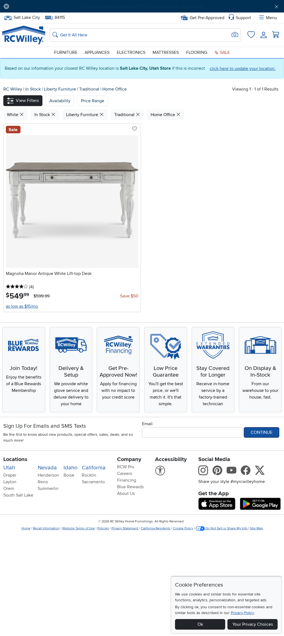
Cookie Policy (183, 528)
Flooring (196, 52)
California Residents (156, 528)
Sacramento (93, 482)
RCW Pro (125, 467)
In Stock (33, 89)
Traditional (89, 89)
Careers (124, 473)
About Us (126, 493)
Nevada (47, 467)
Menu (271, 18)
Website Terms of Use (78, 528)
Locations (15, 459)
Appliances (97, 52)
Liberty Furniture (60, 89)
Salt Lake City (26, 17)
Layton (9, 482)
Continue (261, 432)
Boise (69, 475)
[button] (35, 6)
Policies (103, 528)
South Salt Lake (18, 495)
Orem (8, 488)
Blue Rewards (130, 487)
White (13, 114)
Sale (224, 52)
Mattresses (166, 52)
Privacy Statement (124, 528)
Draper (9, 475)
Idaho (70, 467)
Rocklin (89, 475)
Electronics (131, 52)
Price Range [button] (92, 101)
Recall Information (46, 528)
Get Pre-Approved (207, 18)
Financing (126, 480)
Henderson (48, 475)
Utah (9, 467)
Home (26, 528)
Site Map (256, 528)
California (94, 467)
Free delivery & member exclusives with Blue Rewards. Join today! (142, 6)
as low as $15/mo (22, 306)
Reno (43, 482)
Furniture (65, 52)
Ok (200, 624)
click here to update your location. (243, 68)
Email (147, 424)
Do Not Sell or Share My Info (226, 528)
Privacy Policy (242, 612)
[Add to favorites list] (134, 129)
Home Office (114, 89)
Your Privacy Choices (252, 624)
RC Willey (12, 89)
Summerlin (48, 488)
